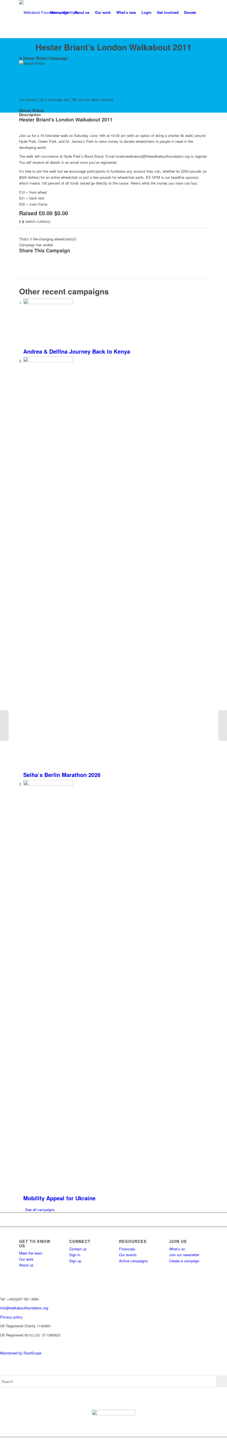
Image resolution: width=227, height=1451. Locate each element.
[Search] (203, 12)
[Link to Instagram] (187, 1444)
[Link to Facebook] (170, 1444)
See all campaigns (40, 1209)
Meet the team (30, 1253)
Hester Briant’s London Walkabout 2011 (113, 47)
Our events (128, 1254)
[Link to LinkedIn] (204, 1444)
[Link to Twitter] (179, 1444)
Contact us (78, 1249)
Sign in (74, 1254)
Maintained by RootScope (20, 1353)
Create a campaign (184, 1260)
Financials (127, 1249)
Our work (26, 1259)
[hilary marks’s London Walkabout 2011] (222, 725)
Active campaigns (133, 1260)
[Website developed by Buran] (0, 1343)
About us (26, 1265)
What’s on (177, 1249)
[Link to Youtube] (195, 1444)
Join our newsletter (184, 1254)
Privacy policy (11, 1317)
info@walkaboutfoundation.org (24, 1307)
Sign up (75, 1260)
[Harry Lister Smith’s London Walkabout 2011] (4, 725)
